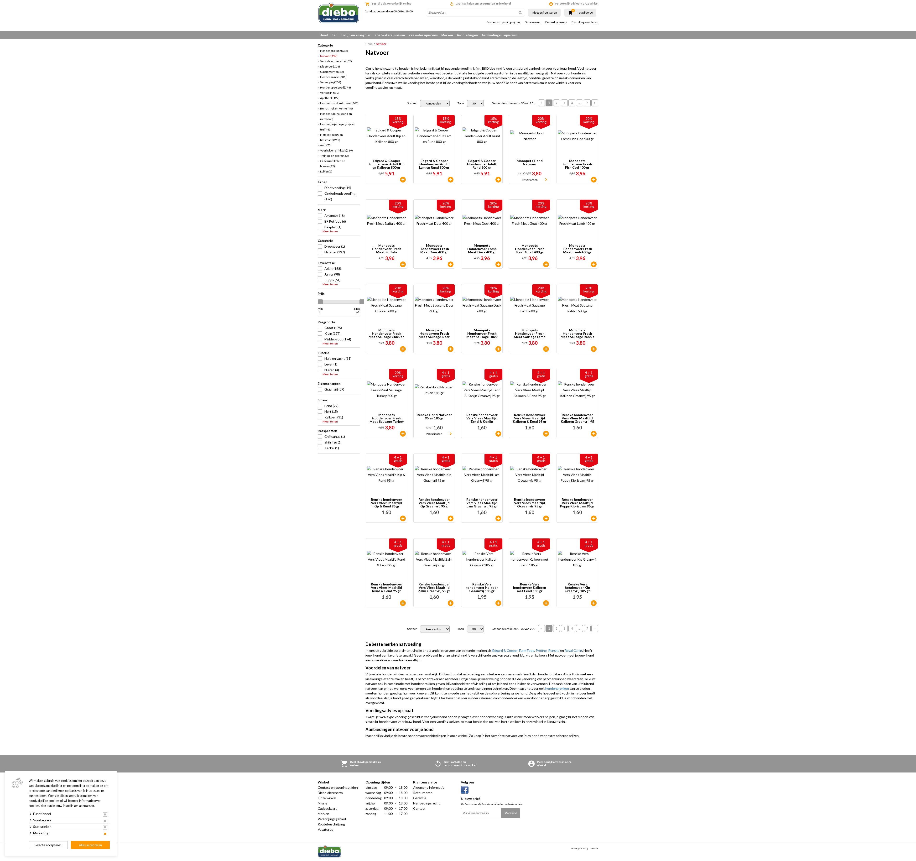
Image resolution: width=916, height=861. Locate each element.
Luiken (326, 171)
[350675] (546, 349)
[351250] (450, 264)
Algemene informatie (428, 787)
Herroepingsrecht (426, 803)
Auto (326, 145)
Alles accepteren (90, 845)
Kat (334, 35)
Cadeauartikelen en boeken (332, 163)
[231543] (546, 518)
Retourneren (422, 793)
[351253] (594, 264)
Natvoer (329, 56)
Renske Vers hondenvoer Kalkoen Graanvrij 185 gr (481, 588)
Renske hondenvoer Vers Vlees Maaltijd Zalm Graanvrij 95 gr (434, 588)
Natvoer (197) (334, 252)
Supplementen (332, 71)
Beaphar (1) (332, 227)
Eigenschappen (329, 384)
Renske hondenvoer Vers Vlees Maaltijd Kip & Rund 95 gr (386, 503)
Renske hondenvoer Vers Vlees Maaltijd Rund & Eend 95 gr (386, 588)
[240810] (498, 603)
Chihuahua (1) (334, 436)
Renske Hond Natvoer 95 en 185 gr (434, 416)
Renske (553, 650)
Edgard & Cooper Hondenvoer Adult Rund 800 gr (482, 164)
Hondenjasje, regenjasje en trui (337, 126)
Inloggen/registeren (544, 12)
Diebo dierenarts (556, 22)
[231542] (403, 603)
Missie (322, 803)
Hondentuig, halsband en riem (336, 116)
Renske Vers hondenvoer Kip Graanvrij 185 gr (577, 588)
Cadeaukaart (327, 808)
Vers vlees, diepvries (336, 61)
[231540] (594, 518)
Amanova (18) (334, 216)
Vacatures (325, 829)
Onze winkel (533, 22)
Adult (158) (332, 268)
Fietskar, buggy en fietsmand (331, 137)
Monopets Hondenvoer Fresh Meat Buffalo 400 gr (386, 249)
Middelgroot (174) (337, 339)
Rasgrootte (326, 322)
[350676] (450, 349)
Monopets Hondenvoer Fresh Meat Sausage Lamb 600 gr (529, 334)
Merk (322, 210)
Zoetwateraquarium (390, 35)
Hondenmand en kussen (339, 103)
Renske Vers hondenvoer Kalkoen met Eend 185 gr (529, 588)
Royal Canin (573, 650)
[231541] (498, 518)
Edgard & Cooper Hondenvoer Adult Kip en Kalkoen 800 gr (386, 164)
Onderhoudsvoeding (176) (339, 196)
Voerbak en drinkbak (336, 150)
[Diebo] (339, 13)
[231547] (498, 434)
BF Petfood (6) (335, 221)
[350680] (403, 434)
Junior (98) (332, 274)
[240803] (594, 603)
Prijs (321, 294)
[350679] (403, 349)
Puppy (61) (332, 280)
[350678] (594, 349)
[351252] (546, 264)
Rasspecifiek (327, 431)
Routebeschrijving (331, 824)
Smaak (322, 400)
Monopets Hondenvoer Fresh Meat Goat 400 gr (529, 249)
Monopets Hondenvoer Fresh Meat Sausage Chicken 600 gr (386, 334)
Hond (324, 35)
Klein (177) (332, 333)
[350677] (498, 349)
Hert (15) (331, 411)
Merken (447, 35)
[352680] (450, 180)
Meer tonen (330, 231)
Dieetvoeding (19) (337, 188)
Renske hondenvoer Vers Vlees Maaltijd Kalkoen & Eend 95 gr (529, 418)
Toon (461, 103)
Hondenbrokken (334, 50)
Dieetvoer (330, 66)
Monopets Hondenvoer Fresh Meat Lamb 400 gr (577, 249)
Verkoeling (329, 92)
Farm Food (526, 650)
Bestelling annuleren (585, 22)
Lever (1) (330, 364)
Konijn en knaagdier (356, 35)
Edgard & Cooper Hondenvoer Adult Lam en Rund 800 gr (434, 164)
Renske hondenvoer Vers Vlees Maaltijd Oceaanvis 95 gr (529, 503)
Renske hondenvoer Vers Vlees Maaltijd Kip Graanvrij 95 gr (434, 503)
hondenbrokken (557, 688)
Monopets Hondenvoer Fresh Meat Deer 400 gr (434, 249)
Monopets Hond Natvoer (530, 162)
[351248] (594, 180)
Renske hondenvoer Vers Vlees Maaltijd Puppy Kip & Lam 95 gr (577, 503)
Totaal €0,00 (585, 12)
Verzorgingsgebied (332, 819)
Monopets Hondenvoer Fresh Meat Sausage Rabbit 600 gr (577, 334)
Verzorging (330, 82)
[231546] (546, 434)
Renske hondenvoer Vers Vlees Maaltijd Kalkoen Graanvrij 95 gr (577, 418)
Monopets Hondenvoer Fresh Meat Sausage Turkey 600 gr (387, 418)
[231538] (450, 518)
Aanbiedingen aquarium (499, 35)
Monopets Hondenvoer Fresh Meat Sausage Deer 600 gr (434, 334)
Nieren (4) (331, 370)
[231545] (594, 434)
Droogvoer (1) (334, 246)
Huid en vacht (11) (337, 358)
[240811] (546, 603)
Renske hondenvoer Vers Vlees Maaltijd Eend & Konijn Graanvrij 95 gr (482, 418)
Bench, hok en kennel (336, 108)
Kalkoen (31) (333, 417)
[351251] (498, 264)
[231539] (403, 518)
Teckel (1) (331, 448)
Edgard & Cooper (505, 650)
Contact (419, 808)
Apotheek (329, 98)
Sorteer (412, 103)
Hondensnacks (333, 77)
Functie (323, 353)
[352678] (498, 180)
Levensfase (326, 263)
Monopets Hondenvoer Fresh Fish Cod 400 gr (577, 164)
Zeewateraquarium (423, 35)
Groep (322, 182)
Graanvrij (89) (334, 389)
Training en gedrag (334, 155)
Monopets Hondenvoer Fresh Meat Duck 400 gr (482, 249)
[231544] (450, 603)
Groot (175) (333, 328)
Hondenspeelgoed (335, 87)
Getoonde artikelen (513, 103)
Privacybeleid (578, 848)
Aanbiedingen (467, 35)
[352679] (403, 180)
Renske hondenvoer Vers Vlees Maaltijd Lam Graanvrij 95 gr (482, 503)
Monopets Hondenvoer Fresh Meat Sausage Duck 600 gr (482, 334)
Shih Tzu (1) (333, 442)
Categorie (325, 241)
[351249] (403, 264)
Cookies (594, 848)
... (579, 103)
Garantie (419, 798)
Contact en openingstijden (503, 22)
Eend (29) (331, 406)
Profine (541, 650)
